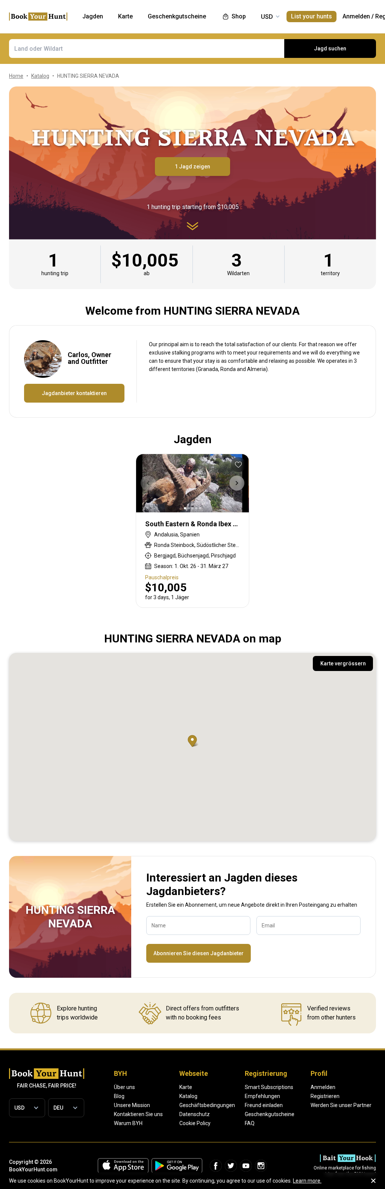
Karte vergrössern (343, 663)
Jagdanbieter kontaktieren (74, 393)
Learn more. (307, 1181)
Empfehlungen (262, 1096)
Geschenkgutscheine (269, 1114)
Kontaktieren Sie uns (138, 1114)
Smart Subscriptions (269, 1087)
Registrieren (325, 1096)
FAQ (250, 1123)
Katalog (188, 1096)
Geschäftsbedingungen (207, 1105)
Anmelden (356, 16)
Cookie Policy (195, 1123)
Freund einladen (264, 1105)
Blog (119, 1096)
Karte (185, 1087)
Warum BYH (128, 1123)
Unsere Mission (132, 1105)
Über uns (124, 1087)
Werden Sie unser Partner (341, 1105)
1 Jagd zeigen (192, 167)
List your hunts (311, 16)
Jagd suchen (330, 48)
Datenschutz (194, 1114)
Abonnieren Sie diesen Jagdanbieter (198, 953)
